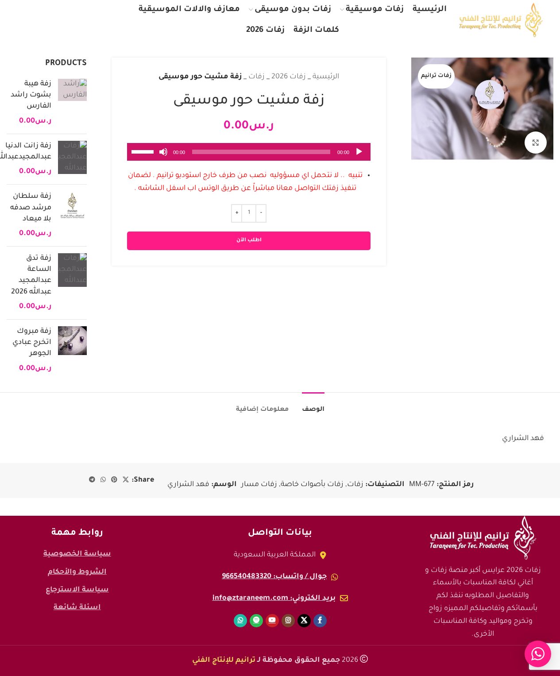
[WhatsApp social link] (25, 20)
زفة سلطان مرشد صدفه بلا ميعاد (30, 208)
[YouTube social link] (64, 20)
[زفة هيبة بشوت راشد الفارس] (72, 103)
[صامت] (163, 156)
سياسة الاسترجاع (77, 590)
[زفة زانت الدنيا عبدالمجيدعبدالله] (72, 159)
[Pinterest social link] (114, 480)
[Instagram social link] (83, 20)
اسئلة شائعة (77, 608)
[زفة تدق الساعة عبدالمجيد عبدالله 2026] (72, 283)
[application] (249, 152)
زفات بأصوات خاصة (312, 485)
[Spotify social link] (44, 20)
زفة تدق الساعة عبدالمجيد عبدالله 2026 (31, 275)
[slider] (143, 151)
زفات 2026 (288, 77)
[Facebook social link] (119, 20)
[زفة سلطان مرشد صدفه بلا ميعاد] (72, 215)
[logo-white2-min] (483, 538)
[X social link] (102, 20)
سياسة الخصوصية (77, 554)
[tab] (313, 405)
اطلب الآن (249, 240)
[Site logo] (501, 20)
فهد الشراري (188, 485)
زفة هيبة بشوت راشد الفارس (31, 95)
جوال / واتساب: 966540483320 (274, 577)
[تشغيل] (359, 156)
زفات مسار (259, 485)
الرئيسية (326, 77)
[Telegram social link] (92, 480)
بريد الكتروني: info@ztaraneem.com (274, 599)
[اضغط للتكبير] (536, 142)
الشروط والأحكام (77, 572)
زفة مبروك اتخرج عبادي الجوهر (31, 343)
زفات (256, 77)
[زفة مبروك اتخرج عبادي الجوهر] (72, 350)
